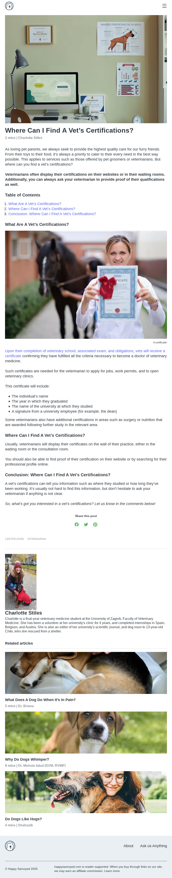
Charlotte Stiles (30, 137)
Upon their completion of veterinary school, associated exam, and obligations (69, 351)
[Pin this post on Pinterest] (95, 524)
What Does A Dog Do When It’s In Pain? (40, 700)
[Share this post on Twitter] (86, 524)
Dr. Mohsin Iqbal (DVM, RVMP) (42, 765)
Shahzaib (25, 825)
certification (14, 539)
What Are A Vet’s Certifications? (34, 204)
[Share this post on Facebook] (77, 524)
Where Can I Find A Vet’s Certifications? (41, 209)
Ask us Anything (153, 846)
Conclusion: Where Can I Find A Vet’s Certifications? (52, 214)
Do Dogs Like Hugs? (23, 819)
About (128, 846)
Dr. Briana (26, 705)
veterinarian (36, 539)
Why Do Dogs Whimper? (27, 759)
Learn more (112, 871)
